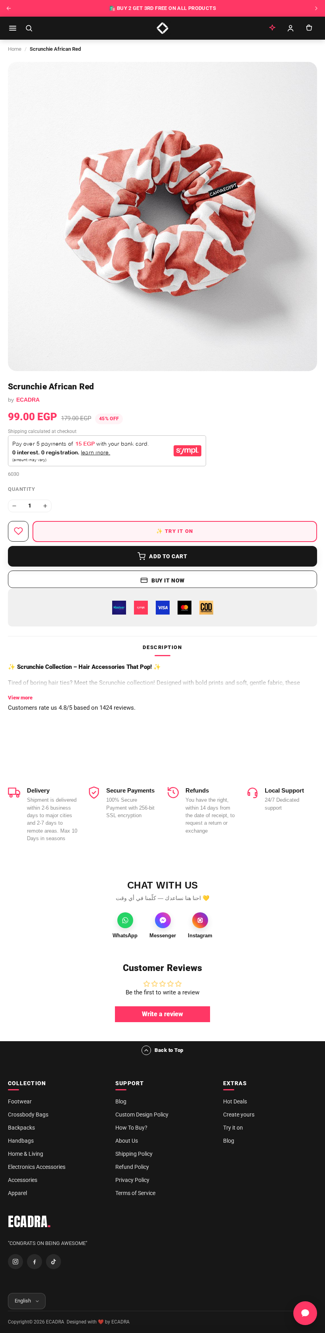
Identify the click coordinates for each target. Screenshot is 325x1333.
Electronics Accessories (36, 1167)
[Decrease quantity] (14, 506)
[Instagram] (15, 1261)
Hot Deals (235, 1101)
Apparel (17, 1193)
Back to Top (169, 1050)
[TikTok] (53, 1261)
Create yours (238, 1114)
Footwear (20, 1101)
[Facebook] (34, 1261)
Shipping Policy (134, 1154)
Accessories (22, 1180)
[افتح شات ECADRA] (305, 1313)
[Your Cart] (308, 28)
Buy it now (168, 580)
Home (14, 49)
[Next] (316, 8)
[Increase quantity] (45, 506)
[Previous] (9, 8)
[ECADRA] (162, 28)
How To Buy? (131, 1127)
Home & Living (25, 1154)
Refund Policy (132, 1167)
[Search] (29, 28)
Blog (120, 1101)
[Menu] (13, 28)
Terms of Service (135, 1193)
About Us (126, 1141)
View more (20, 698)
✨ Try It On (174, 531)
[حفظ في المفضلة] (18, 531)
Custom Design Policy (141, 1114)
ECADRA (29, 1221)
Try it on (233, 1127)
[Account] (290, 28)
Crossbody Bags (28, 1114)
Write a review (162, 1014)
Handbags (21, 1141)
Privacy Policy (132, 1180)
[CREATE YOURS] (272, 28)
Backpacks (21, 1127)
